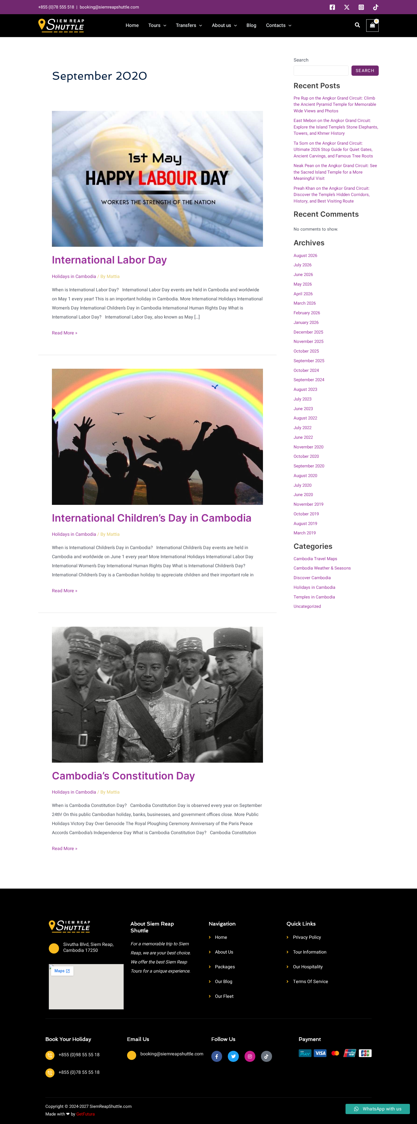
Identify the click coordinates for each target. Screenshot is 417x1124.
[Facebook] (332, 7)
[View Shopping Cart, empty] (372, 25)
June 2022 (303, 437)
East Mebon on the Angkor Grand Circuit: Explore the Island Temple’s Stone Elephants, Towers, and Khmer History (336, 126)
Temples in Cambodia (314, 597)
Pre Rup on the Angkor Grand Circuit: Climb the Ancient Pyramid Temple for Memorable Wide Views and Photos (335, 104)
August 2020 (305, 476)
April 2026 (303, 294)
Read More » (64, 332)
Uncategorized (307, 606)
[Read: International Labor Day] (157, 178)
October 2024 (306, 370)
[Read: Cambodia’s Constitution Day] (157, 694)
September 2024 (309, 380)
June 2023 (303, 409)
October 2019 (306, 514)
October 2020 (306, 456)
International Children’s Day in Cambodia (152, 518)
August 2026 (305, 255)
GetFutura (85, 1114)
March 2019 (305, 533)
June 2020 (303, 495)
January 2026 (306, 322)
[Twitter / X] (347, 7)
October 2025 (306, 351)
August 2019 (305, 523)
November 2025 (308, 341)
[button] (163, 25)
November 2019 (308, 504)
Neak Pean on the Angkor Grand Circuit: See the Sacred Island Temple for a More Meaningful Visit (335, 172)
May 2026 (303, 284)
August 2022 (305, 418)
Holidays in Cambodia (74, 276)
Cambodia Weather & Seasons (322, 568)
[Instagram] (361, 7)
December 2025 (308, 332)
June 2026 (303, 274)
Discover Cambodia (312, 578)
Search (301, 60)
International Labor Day (109, 260)
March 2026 (305, 303)
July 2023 (302, 399)
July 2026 (302, 265)
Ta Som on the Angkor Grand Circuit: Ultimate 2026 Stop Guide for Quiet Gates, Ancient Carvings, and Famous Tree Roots (333, 149)
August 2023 (305, 389)
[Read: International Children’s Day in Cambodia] (157, 436)
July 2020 (302, 485)
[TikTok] (376, 7)
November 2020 (308, 447)
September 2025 (309, 361)
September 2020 (309, 466)
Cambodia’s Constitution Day (123, 775)
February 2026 (307, 313)
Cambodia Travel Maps (315, 559)
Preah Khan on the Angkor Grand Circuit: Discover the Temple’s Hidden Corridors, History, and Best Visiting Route (332, 194)
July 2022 (302, 428)
